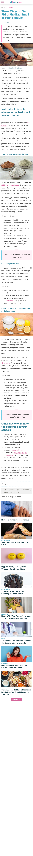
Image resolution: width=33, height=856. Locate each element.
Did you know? (5, 540)
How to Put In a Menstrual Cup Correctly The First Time (14, 666)
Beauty (3, 565)
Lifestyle (3, 7)
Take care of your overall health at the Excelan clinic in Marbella (16, 642)
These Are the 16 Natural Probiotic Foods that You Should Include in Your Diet (16, 692)
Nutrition (4, 688)
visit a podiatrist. (17, 450)
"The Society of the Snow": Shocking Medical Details (13, 592)
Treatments (5, 518)
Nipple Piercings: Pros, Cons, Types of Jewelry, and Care (13, 568)
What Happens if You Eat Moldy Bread (15, 543)
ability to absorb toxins (10, 185)
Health (3, 638)
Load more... (16, 699)
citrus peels (5, 363)
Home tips (10, 7)
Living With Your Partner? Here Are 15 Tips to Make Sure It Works (16, 617)
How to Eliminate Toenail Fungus (15, 520)
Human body (5, 663)
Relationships (5, 614)
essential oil (8, 301)
